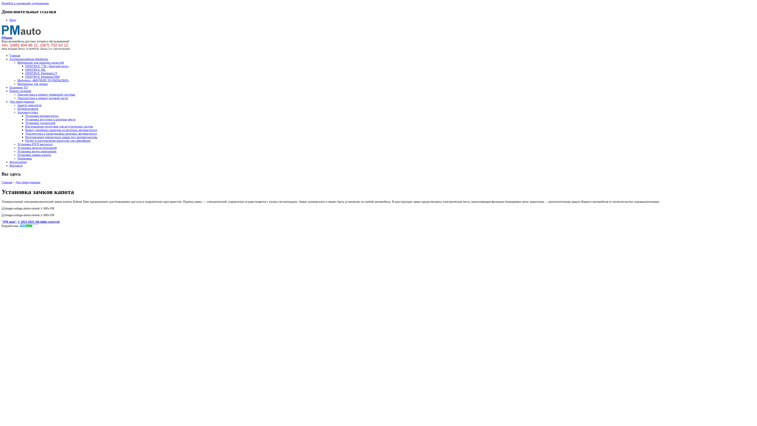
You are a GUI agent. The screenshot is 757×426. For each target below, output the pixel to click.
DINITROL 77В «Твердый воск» (47, 66)
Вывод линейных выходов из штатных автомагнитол (61, 130)
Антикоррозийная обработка (28, 59)
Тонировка (24, 158)
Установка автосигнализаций (37, 147)
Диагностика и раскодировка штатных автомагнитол (61, 133)
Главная (14, 55)
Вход (12, 20)
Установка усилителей (40, 123)
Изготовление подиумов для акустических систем (59, 126)
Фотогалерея (18, 162)
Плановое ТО (18, 87)
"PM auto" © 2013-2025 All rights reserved (31, 221)
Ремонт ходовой (20, 91)
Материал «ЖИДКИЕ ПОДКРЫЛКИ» (43, 80)
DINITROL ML (35, 69)
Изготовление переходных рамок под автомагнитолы (61, 137)
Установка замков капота (34, 155)
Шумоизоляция (27, 108)
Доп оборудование (21, 101)
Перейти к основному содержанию (25, 3)
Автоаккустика (27, 112)
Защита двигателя (29, 105)
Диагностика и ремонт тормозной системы (46, 94)
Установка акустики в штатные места (50, 119)
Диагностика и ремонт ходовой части (42, 98)
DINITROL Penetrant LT (41, 73)
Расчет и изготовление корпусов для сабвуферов (57, 140)
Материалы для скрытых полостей (40, 62)
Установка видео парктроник (37, 151)
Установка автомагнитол (42, 116)
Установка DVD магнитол (35, 144)
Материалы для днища (32, 84)
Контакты (16, 165)
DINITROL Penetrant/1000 (42, 76)
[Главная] (21, 34)
